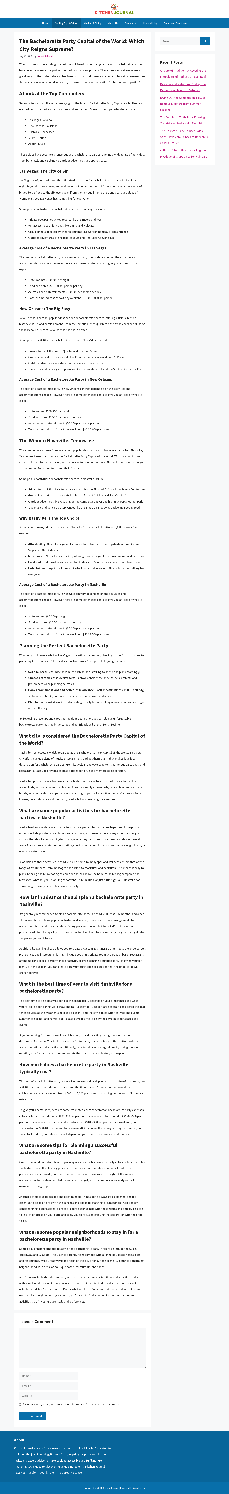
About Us (113, 23)
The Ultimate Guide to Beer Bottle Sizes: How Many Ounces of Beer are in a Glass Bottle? (184, 137)
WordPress (139, 1488)
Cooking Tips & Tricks (66, 23)
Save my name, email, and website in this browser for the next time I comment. (72, 1404)
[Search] (205, 41)
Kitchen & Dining (92, 23)
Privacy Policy (150, 23)
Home (45, 23)
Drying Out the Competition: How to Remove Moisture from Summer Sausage (183, 104)
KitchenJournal (23, 1448)
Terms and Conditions (175, 23)
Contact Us (130, 23)
